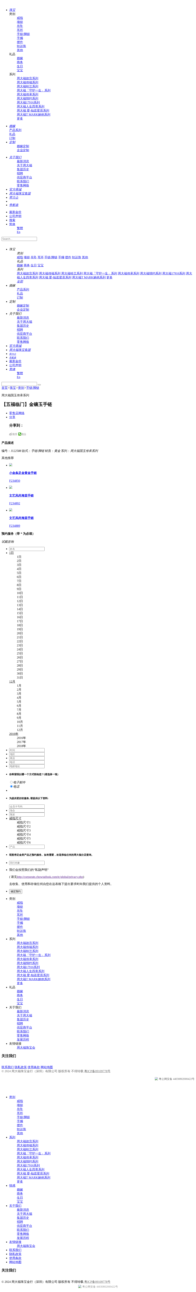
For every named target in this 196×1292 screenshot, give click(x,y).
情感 (12, 1185)
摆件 (20, 42)
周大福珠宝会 (26, 1047)
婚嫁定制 (23, 146)
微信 (23, 434)
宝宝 (20, 70)
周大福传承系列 (27, 94)
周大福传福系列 (27, 82)
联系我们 (23, 181)
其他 (20, 50)
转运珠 (21, 46)
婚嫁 (20, 58)
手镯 (20, 38)
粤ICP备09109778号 (97, 1071)
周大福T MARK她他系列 (33, 114)
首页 (5, 387)
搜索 (12, 220)
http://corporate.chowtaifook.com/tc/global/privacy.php (50, 876)
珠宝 (13, 387)
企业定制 (23, 150)
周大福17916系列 (28, 102)
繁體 (20, 228)
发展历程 (23, 1039)
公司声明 (15, 216)
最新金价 (15, 212)
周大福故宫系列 (27, 78)
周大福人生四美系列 (30, 106)
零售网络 (23, 185)
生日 (20, 66)
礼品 (12, 134)
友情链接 (15, 1242)
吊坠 (20, 26)
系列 (12, 1137)
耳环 (20, 30)
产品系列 (15, 130)
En (18, 232)
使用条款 (34, 1067)
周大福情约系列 (27, 98)
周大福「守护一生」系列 (34, 90)
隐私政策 (21, 1067)
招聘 (20, 173)
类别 (21, 387)
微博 (14, 434)
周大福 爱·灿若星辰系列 (33, 110)
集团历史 (23, 169)
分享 (12, 417)
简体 (12, 224)
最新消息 (23, 161)
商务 (20, 62)
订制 (12, 138)
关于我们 (15, 1205)
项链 (20, 22)
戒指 (20, 18)
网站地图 (47, 1067)
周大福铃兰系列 (27, 86)
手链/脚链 (23, 34)
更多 (20, 118)
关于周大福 (24, 165)
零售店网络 (16, 413)
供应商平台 (24, 177)
